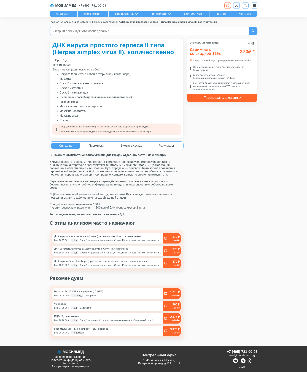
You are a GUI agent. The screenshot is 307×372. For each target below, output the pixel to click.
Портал (221, 13)
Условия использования (70, 356)
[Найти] (253, 31)
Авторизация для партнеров (70, 366)
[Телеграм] (243, 361)
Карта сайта (70, 363)
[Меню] (254, 5)
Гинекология (159, 13)
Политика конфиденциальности (70, 360)
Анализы (62, 13)
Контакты (245, 13)
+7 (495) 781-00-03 (92, 5)
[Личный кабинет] (236, 5)
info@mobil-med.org (242, 355)
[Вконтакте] (235, 361)
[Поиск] (245, 5)
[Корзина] (227, 5)
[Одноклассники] (249, 361)
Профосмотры (124, 13)
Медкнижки (91, 13)
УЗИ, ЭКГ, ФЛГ (193, 13)
